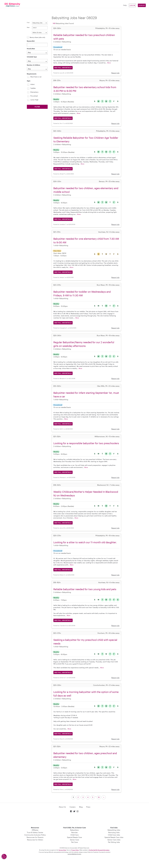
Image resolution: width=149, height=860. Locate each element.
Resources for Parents (35, 837)
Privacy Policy (75, 850)
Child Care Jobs (114, 835)
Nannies (74, 832)
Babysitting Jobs (114, 830)
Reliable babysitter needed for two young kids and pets (84, 589)
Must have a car (36, 77)
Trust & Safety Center (35, 832)
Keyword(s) (31, 41)
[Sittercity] (12, 4)
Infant (32, 84)
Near (28, 27)
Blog (81, 807)
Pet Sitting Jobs (114, 842)
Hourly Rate (31, 48)
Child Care (74, 835)
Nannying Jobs (114, 832)
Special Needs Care (74, 837)
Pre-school (34, 96)
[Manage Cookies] (4, 856)
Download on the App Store (74, 820)
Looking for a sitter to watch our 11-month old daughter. (85, 542)
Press (88, 807)
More (109, 63)
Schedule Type (32, 57)
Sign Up (142, 5)
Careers (73, 807)
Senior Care (74, 840)
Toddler (33, 88)
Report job (115, 73)
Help (125, 5)
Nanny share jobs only (37, 37)
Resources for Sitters (35, 840)
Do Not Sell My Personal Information (99, 850)
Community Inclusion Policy (35, 835)
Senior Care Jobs (113, 840)
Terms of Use (62, 850)
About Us (62, 807)
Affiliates (35, 830)
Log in (132, 5)
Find (28, 22)
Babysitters (74, 830)
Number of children (33, 65)
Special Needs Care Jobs (114, 837)
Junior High (34, 100)
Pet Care (74, 842)
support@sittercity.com (74, 854)
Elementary (34, 92)
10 (99, 797)
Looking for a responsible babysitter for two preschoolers (86, 443)
